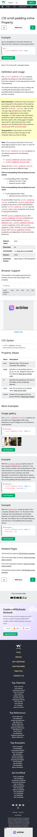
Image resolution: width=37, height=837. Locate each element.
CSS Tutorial (18, 688)
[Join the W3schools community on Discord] (17, 598)
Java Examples (17, 763)
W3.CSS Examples (17, 758)
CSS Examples (17, 748)
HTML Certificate (18, 776)
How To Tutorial (18, 692)
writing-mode (20, 127)
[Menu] (2, 6)
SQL (31, 7)
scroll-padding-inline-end (17, 162)
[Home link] (3, 2)
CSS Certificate (18, 778)
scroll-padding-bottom (23, 223)
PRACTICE (18, 671)
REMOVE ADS (18, 332)
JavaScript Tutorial (18, 690)
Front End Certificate (18, 782)
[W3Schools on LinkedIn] (14, 598)
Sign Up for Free (10, 634)
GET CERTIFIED (18, 661)
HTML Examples (17, 746)
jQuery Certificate (18, 790)
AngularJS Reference (17, 735)
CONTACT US (18, 676)
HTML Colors (17, 731)
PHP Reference (17, 730)
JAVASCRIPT (23, 7)
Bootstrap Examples (17, 760)
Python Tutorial (18, 696)
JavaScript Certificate (19, 780)
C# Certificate (18, 795)
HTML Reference (17, 716)
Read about (25, 251)
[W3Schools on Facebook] (20, 598)
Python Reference (17, 724)
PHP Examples (17, 761)
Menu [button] (10, 3)
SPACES (18, 657)
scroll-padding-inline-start (18, 160)
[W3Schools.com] (18, 647)
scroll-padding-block (17, 216)
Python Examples (17, 756)
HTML (8, 7)
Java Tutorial (18, 703)
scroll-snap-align (26, 202)
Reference (18, 27)
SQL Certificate (18, 784)
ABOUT (21, 812)
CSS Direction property (26, 553)
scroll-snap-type (9, 209)
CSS (14, 7)
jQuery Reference (17, 737)
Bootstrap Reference (17, 728)
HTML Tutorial (18, 686)
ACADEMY (18, 815)
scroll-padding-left (11, 225)
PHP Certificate (18, 788)
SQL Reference (17, 722)
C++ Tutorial (18, 705)
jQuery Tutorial (18, 707)
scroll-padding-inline (12, 218)
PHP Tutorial (18, 701)
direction (6, 127)
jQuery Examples (17, 767)
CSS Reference (17, 718)
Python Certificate (18, 786)
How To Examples (17, 752)
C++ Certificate (18, 793)
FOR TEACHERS (18, 666)
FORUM (14, 812)
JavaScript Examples (17, 750)
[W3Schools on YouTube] (11, 598)
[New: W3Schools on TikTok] (26, 598)
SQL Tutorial (19, 694)
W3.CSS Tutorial (18, 698)
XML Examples (17, 765)
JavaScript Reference (17, 720)
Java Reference (17, 733)
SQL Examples (17, 754)
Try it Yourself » (8, 58)
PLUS (18, 652)
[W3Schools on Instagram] (23, 598)
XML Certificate (18, 797)
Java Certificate (18, 791)
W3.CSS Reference (17, 726)
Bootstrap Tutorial (19, 700)
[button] (16, 2)
